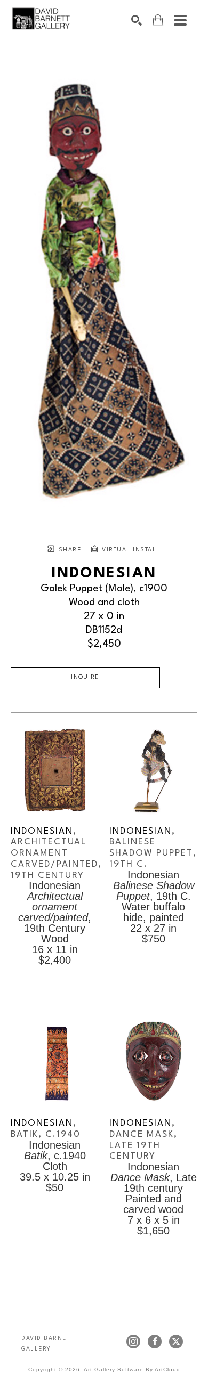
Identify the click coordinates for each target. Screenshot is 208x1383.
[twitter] (176, 1341)
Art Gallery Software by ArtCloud (132, 1369)
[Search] (136, 20)
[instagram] (133, 1341)
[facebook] (155, 1341)
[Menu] (180, 20)
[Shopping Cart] (158, 20)
